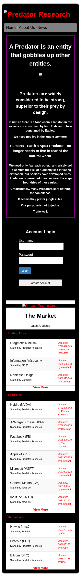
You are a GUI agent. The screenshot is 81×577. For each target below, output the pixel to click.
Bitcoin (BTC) (19, 555)
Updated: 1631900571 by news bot (65, 486)
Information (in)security (26, 360)
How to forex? (19, 526)
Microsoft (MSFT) (22, 468)
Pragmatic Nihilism (23, 343)
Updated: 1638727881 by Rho (65, 558)
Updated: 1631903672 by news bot (65, 472)
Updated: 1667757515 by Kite (65, 530)
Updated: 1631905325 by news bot (65, 457)
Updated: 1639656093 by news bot (65, 364)
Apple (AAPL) (19, 454)
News (42, 27)
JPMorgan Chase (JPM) (27, 422)
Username (26, 240)
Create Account (40, 282)
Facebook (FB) (20, 436)
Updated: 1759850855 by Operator (65, 425)
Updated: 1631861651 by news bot (65, 500)
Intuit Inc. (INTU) (21, 497)
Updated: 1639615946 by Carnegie (65, 378)
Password (26, 254)
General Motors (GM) (24, 483)
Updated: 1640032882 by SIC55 (65, 544)
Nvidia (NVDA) (20, 404)
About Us (27, 27)
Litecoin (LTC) (20, 541)
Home (11, 27)
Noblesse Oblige (22, 375)
